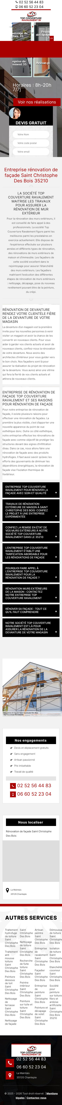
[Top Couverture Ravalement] (31, 15)
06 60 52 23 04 (30, 7)
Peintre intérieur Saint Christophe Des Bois (24, 989)
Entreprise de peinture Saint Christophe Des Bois (39, 994)
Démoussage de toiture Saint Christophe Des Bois (54, 936)
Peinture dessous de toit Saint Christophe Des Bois (9, 985)
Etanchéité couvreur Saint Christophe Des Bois (54, 974)
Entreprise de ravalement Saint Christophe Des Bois (39, 956)
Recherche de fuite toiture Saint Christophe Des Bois (24, 969)
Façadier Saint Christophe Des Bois (39, 975)
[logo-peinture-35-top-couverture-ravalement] (31, 1050)
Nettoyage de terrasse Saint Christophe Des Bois (9, 1006)
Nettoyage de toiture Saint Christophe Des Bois (24, 948)
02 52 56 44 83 (30, 2)
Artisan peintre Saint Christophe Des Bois (39, 936)
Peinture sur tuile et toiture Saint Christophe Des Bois (24, 1009)
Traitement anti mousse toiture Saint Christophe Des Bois (9, 961)
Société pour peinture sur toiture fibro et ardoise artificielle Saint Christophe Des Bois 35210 (54, 1002)
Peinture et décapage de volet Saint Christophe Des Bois (39, 1015)
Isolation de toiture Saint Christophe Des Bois (54, 955)
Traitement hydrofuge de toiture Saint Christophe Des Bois (9, 938)
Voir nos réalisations (37, 102)
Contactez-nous (36, 1097)
